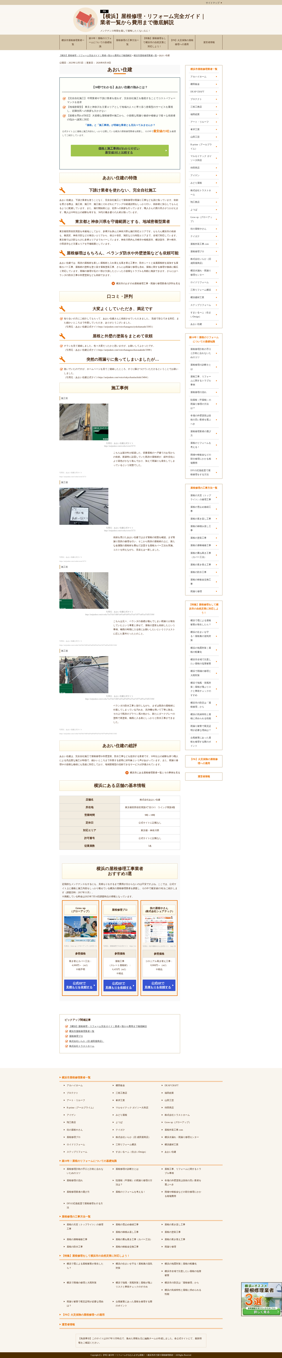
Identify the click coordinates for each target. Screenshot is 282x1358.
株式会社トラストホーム (81, 1046)
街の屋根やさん (198, 229)
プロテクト (196, 99)
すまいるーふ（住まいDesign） (200, 314)
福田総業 (195, 114)
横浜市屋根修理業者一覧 (73, 42)
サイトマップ (212, 3)
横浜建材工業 (197, 297)
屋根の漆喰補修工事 (200, 545)
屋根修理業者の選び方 (200, 433)
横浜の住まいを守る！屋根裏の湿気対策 (200, 636)
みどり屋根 (196, 183)
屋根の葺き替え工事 (200, 564)
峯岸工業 (195, 129)
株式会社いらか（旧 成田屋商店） (86, 1041)
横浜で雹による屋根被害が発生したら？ (200, 622)
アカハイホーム (198, 76)
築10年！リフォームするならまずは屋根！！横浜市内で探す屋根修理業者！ (141, 1355)
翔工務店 (195, 202)
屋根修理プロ (76, 1036)
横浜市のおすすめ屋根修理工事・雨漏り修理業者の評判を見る (148, 283)
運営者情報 (209, 42)
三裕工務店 (196, 107)
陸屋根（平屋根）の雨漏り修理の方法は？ (200, 404)
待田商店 (195, 168)
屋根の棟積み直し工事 (200, 528)
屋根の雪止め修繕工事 (200, 509)
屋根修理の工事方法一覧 (127, 42)
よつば (193, 209)
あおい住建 (196, 324)
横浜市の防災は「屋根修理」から (200, 705)
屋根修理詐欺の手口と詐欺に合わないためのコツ (200, 353)
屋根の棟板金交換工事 (200, 581)
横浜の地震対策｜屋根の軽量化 (200, 650)
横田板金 (195, 84)
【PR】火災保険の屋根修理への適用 (181, 42)
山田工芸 (195, 137)
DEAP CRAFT (197, 91)
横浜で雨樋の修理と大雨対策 (200, 673)
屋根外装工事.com (199, 244)
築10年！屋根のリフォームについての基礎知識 (100, 42)
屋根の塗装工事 (198, 538)
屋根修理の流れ (198, 392)
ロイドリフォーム (199, 282)
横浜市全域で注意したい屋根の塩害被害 (200, 661)
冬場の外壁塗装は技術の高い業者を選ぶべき (200, 419)
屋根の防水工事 (198, 572)
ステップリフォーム (200, 305)
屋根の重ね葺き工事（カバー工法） (200, 555)
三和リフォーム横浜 (200, 290)
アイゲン (195, 175)
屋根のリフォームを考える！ (200, 445)
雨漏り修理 (196, 591)
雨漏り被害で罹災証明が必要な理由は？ (200, 728)
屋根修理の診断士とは (200, 367)
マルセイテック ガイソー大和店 (201, 158)
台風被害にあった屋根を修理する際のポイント (200, 741)
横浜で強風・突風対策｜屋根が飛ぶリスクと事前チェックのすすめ (200, 689)
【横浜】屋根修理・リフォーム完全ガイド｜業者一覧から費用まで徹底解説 (153, 19)
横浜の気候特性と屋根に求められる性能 (200, 716)
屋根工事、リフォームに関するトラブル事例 (200, 380)
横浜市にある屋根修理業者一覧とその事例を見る (155, 772)
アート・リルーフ (199, 122)
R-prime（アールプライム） (201, 146)
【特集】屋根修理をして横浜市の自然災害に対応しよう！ (154, 42)
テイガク (195, 236)
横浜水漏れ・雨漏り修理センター (200, 272)
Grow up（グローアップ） (201, 219)
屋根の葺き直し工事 (200, 519)
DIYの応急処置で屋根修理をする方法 (200, 472)
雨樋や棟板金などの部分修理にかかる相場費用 (200, 459)
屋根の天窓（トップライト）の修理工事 (200, 497)
